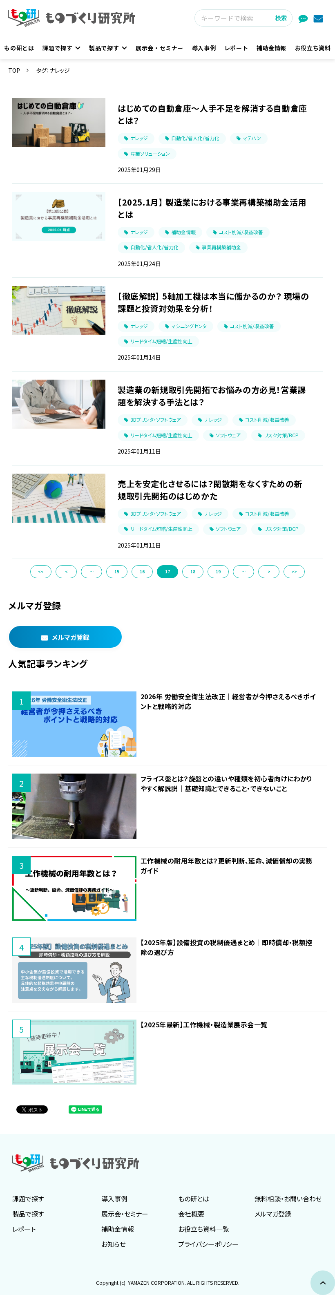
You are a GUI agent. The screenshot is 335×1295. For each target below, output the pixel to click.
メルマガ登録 (319, 18)
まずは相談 (304, 18)
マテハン (252, 137)
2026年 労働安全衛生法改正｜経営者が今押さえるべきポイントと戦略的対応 (228, 701)
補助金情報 (271, 48)
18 (192, 571)
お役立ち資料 (313, 48)
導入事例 (204, 48)
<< (41, 571)
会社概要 (191, 1214)
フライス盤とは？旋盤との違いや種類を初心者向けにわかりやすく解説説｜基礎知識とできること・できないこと (227, 783)
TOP (14, 70)
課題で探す (57, 48)
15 (116, 571)
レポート (236, 48)
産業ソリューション (150, 153)
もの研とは (19, 48)
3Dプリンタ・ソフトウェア (155, 419)
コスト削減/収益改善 (241, 231)
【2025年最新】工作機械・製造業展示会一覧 (204, 1024)
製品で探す (104, 48)
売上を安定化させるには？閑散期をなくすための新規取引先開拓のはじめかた (210, 490)
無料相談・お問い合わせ (288, 1198)
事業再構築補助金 (221, 247)
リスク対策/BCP (281, 435)
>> (294, 571)
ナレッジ (139, 137)
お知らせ (113, 1244)
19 (218, 571)
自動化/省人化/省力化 (195, 137)
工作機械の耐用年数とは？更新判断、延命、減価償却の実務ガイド (227, 865)
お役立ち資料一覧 (203, 1229)
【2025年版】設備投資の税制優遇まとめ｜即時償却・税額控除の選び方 (227, 947)
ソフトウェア (228, 435)
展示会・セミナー (159, 48)
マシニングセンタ (189, 325)
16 (142, 571)
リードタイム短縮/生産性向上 (161, 341)
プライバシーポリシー (208, 1244)
